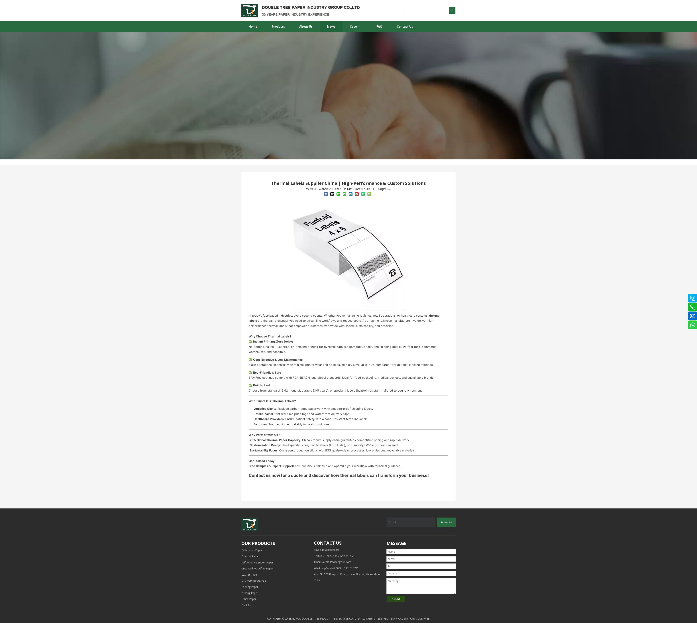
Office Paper (248, 599)
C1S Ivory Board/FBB (253, 580)
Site (388, 189)
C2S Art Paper (249, 574)
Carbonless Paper (251, 550)
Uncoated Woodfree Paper (257, 568)
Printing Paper (249, 593)
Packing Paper (249, 587)
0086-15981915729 (347, 568)
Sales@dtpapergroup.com (336, 562)
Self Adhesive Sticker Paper (257, 562)
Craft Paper (248, 605)
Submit (396, 599)
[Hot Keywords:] (452, 10)
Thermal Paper (250, 556)
